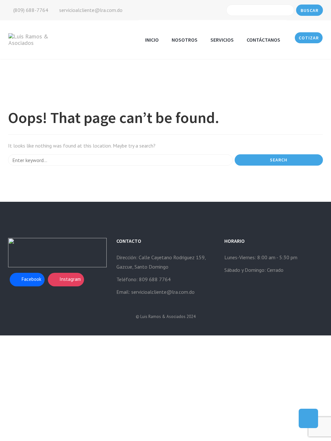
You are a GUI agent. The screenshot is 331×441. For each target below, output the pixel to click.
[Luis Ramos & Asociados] (35, 39)
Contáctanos (263, 39)
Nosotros (185, 39)
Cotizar (309, 38)
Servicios (222, 39)
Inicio (152, 39)
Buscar (309, 10)
